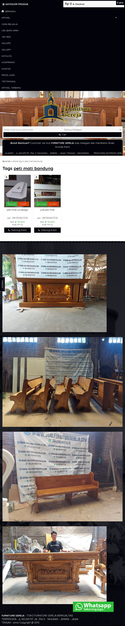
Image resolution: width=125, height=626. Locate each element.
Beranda (10, 11)
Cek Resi (6, 36)
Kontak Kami (62, 146)
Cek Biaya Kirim (10, 30)
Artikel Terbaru (11, 87)
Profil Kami (8, 75)
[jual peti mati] (47, 190)
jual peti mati (47, 209)
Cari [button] (63, 134)
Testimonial (9, 81)
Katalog (7, 55)
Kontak (6, 68)
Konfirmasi (8, 62)
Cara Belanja (10, 24)
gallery (6, 43)
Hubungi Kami (19, 230)
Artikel (6, 17)
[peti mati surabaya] (17, 190)
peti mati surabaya (17, 209)
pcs (120, 2)
